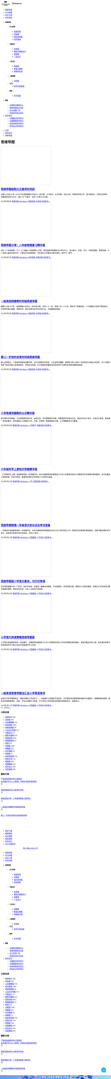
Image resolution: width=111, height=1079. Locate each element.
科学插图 (8, 751)
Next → (9, 707)
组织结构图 (18, 37)
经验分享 (8, 759)
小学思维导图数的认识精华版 (18, 413)
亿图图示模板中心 (16, 105)
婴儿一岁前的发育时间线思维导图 (20, 357)
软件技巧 (8, 116)
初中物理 (31, 257)
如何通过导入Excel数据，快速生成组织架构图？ (19, 781)
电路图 (16, 66)
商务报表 (17, 39)
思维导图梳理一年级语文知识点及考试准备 (25, 525)
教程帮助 (8, 833)
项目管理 (8, 769)
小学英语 (40, 705)
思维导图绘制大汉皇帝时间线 (18, 189)
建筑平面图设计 (20, 51)
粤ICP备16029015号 (30, 848)
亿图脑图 (32, 537)
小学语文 (40, 537)
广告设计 (17, 57)
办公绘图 (8, 12)
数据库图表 (9, 740)
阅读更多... (46, 201)
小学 (31, 481)
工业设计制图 (10, 730)
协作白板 (8, 17)
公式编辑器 (9, 722)
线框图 (16, 54)
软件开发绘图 (19, 86)
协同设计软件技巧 (16, 126)
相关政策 (8, 839)
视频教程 (8, 764)
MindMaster (23, 201)
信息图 (16, 49)
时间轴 (38, 313)
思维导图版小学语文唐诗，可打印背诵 (23, 581)
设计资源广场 (15, 110)
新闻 (7, 743)
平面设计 (8, 733)
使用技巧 (8, 717)
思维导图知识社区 (16, 108)
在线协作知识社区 (16, 113)
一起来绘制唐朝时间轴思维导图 (19, 301)
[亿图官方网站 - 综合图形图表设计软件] (11, 5)
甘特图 (16, 81)
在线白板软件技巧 (16, 123)
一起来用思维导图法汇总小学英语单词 (23, 693)
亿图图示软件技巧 (16, 118)
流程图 (16, 34)
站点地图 (8, 836)
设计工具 (8, 15)
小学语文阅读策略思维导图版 (18, 637)
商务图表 (8, 725)
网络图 (7, 761)
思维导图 (8, 10)
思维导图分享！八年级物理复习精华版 (23, 245)
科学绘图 (17, 96)
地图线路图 (9, 727)
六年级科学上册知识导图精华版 (19, 469)
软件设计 (8, 767)
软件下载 (8, 831)
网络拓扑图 (18, 71)
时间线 (38, 201)
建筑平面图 (9, 735)
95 (5, 707)
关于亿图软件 (10, 844)
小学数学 (32, 425)
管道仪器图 (18, 69)
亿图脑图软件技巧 (16, 121)
